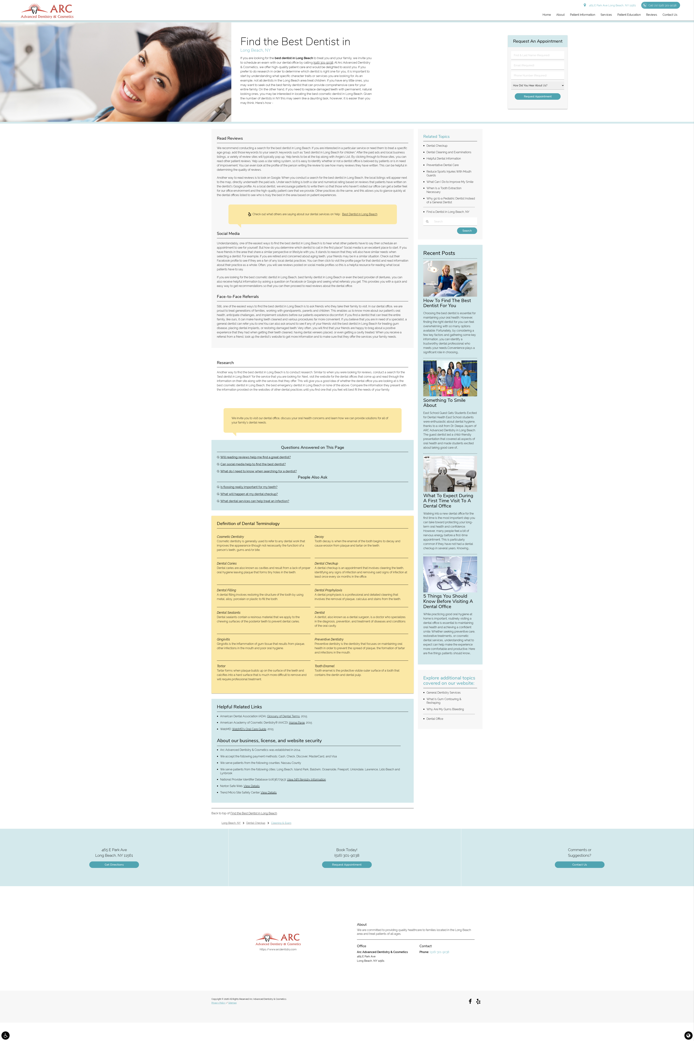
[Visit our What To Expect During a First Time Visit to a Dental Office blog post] (450, 490)
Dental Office (435, 718)
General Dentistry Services (444, 692)
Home (547, 14)
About (560, 14)
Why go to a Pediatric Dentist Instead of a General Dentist (451, 200)
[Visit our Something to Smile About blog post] (450, 395)
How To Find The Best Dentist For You (447, 303)
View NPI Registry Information (306, 779)
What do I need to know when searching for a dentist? (258, 471)
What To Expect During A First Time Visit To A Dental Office (448, 500)
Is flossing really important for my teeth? (248, 487)
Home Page (297, 722)
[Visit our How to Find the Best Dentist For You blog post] (450, 295)
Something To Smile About (444, 403)
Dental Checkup (437, 145)
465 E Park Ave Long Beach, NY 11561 (612, 5)
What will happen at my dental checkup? (249, 494)
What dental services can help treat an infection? (254, 501)
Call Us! (662, 5)
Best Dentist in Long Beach (359, 214)
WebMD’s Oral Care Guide (249, 729)
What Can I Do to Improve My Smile (450, 182)
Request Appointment (347, 864)
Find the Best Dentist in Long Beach (253, 813)
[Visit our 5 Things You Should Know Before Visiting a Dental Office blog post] (450, 591)
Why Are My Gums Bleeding (445, 709)
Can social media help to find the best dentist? (253, 464)
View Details (252, 786)
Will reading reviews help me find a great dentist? (255, 457)
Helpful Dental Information (444, 158)
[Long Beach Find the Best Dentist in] (115, 120)
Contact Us (670, 14)
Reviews (651, 14)
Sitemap (232, 1003)
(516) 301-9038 (323, 62)
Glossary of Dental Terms (283, 716)
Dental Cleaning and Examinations (449, 152)
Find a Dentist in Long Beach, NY (448, 212)
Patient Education (629, 14)
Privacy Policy (218, 1003)
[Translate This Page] (688, 1035)
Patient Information (582, 14)
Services (606, 14)
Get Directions (114, 864)
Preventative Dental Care (443, 165)
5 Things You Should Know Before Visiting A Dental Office (448, 601)
